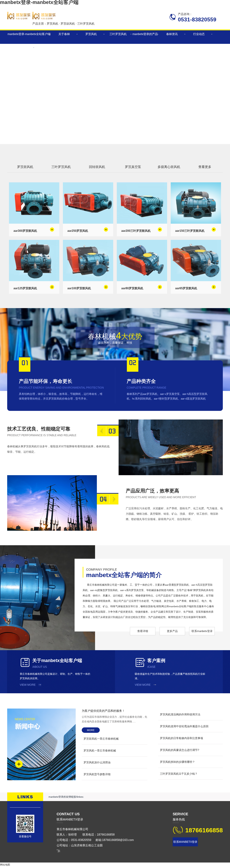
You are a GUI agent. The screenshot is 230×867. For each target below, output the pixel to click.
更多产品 (172, 631)
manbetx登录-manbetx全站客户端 (29, 34)
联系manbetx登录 (202, 631)
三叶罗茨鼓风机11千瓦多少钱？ (178, 773)
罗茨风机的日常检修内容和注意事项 (181, 738)
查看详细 (142, 631)
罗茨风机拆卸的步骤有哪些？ (177, 761)
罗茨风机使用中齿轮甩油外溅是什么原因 (184, 726)
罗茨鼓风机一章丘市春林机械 (101, 738)
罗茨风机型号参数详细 (97, 774)
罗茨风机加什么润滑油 (97, 762)
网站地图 (5, 864)
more (91, 730)
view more (28, 684)
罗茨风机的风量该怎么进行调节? (179, 749)
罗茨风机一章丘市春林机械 (100, 750)
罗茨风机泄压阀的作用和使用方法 (180, 714)
